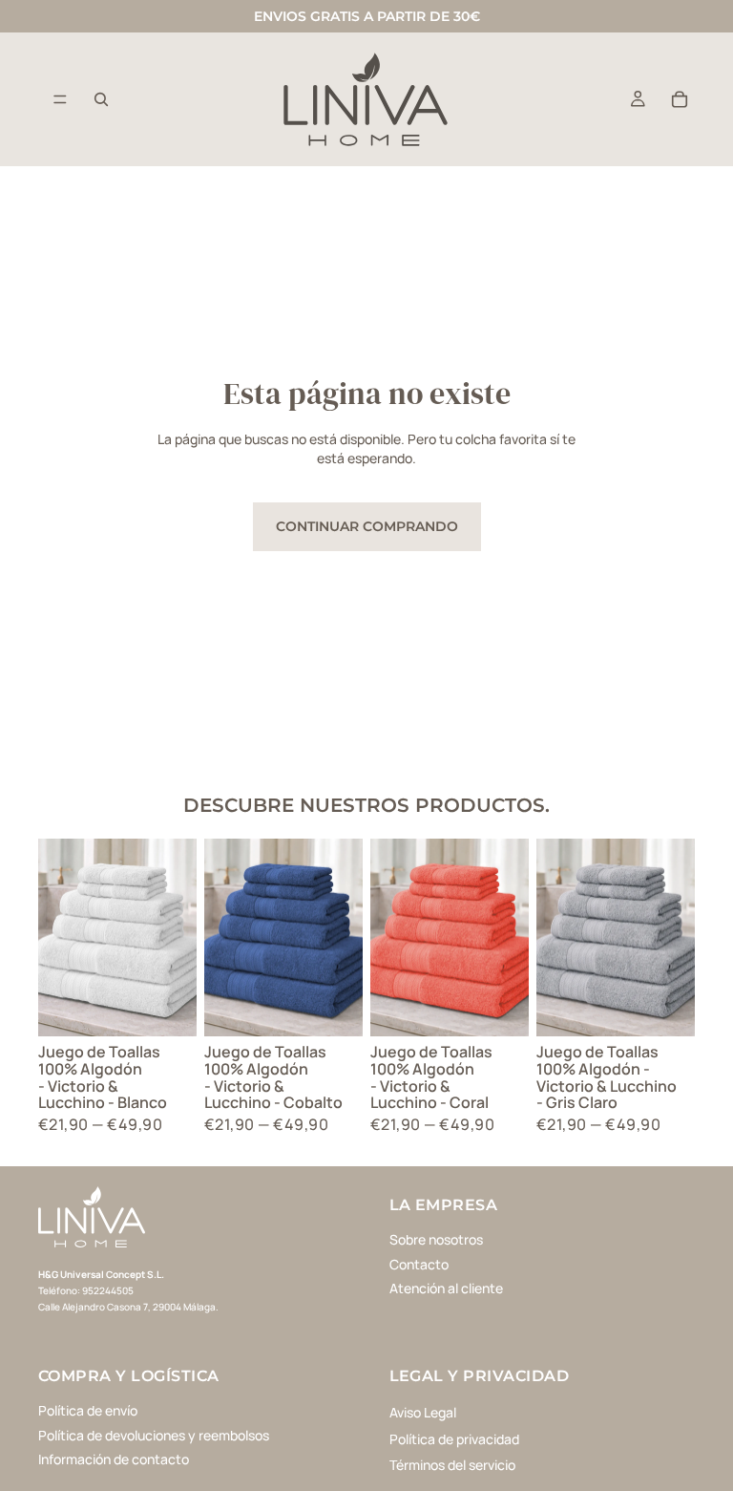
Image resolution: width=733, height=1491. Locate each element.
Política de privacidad (454, 1438)
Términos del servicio (452, 1465)
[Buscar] (101, 99)
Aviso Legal (422, 1412)
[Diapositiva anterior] (59, 938)
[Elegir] (167, 1007)
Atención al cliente (446, 1288)
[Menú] (60, 99)
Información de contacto (113, 1459)
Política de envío (87, 1410)
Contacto (419, 1263)
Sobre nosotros (436, 1239)
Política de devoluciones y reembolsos (153, 1434)
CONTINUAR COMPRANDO (367, 526)
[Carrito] (680, 99)
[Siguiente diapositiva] (176, 938)
